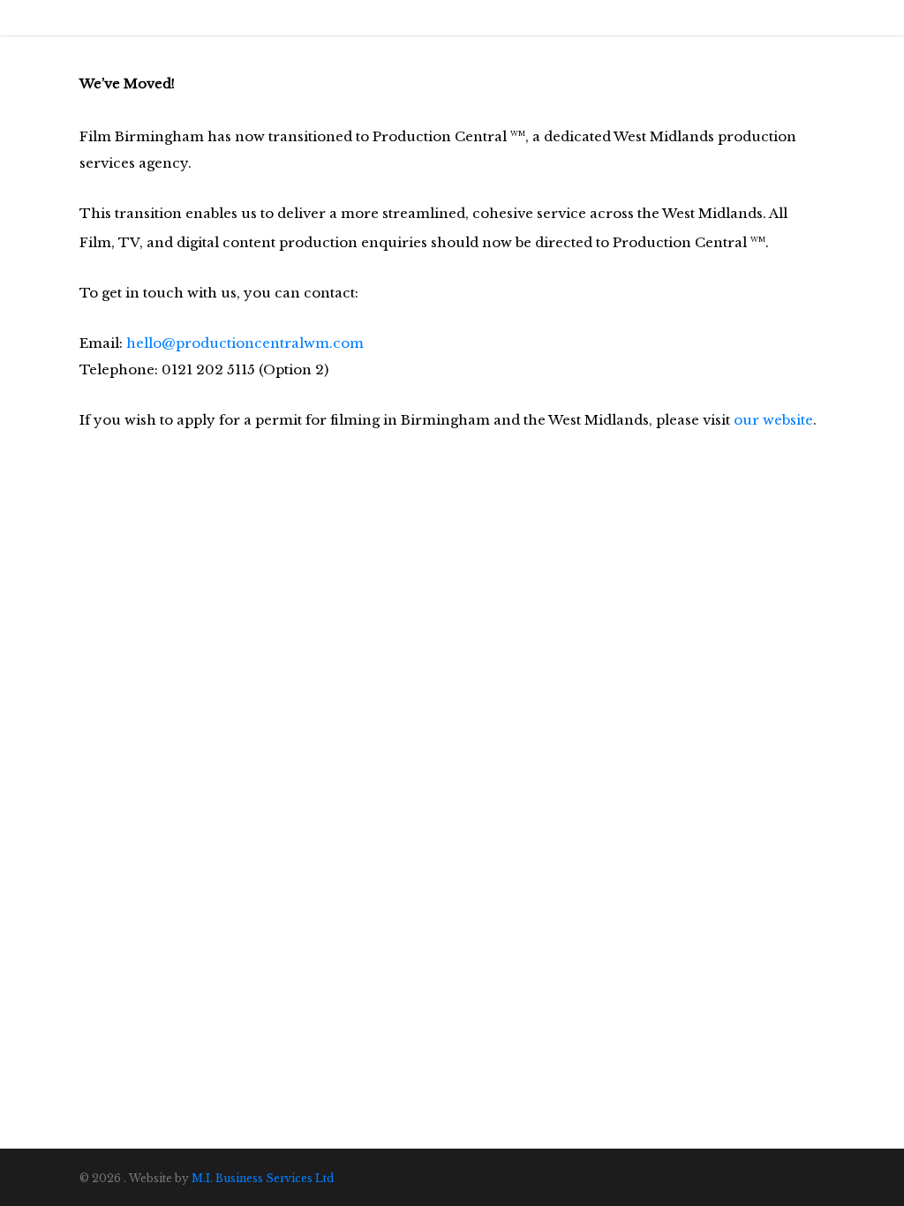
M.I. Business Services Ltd (263, 1178)
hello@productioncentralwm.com (245, 343)
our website (773, 419)
